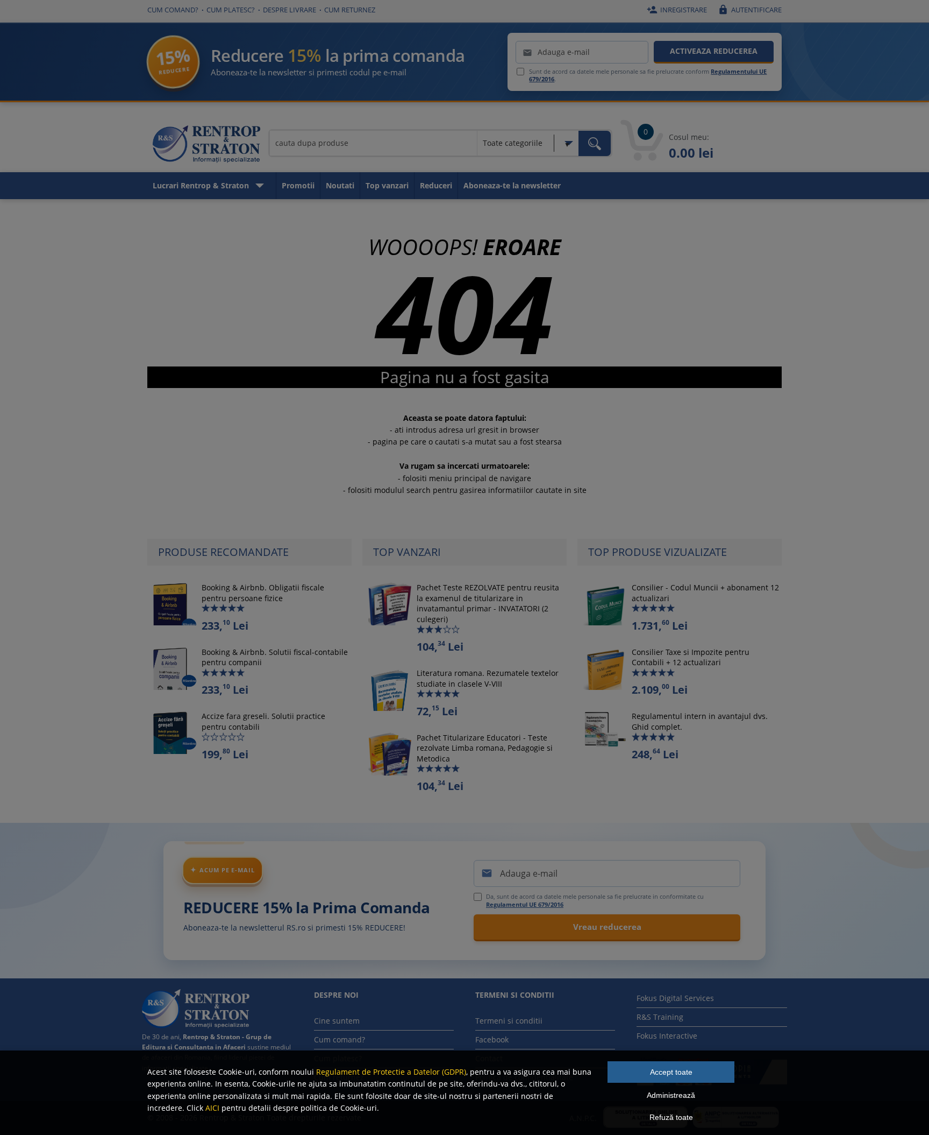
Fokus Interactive (667, 1036)
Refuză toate (671, 1117)
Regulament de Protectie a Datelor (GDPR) (391, 1072)
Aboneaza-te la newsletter (512, 185)
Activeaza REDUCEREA (714, 51)
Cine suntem (337, 1021)
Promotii (298, 185)
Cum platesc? (230, 10)
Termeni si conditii (508, 1021)
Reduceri (436, 185)
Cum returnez (349, 10)
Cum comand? (172, 10)
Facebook (492, 1039)
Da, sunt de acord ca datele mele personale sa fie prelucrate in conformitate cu (595, 900)
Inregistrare (677, 9)
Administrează (671, 1095)
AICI (212, 1108)
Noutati (340, 185)
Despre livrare (289, 10)
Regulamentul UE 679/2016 (524, 904)
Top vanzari (387, 185)
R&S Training (660, 1017)
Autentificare (750, 9)
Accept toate (671, 1072)
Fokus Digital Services (675, 998)
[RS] (206, 145)
